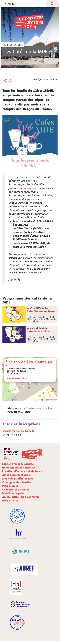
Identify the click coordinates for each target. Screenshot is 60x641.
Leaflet (39, 399)
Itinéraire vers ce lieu (17, 378)
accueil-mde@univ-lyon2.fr (18, 430)
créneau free (30, 188)
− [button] (6, 365)
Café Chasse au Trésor (41, 311)
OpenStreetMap (51, 399)
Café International (39, 331)
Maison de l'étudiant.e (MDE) (33, 362)
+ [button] (6, 361)
